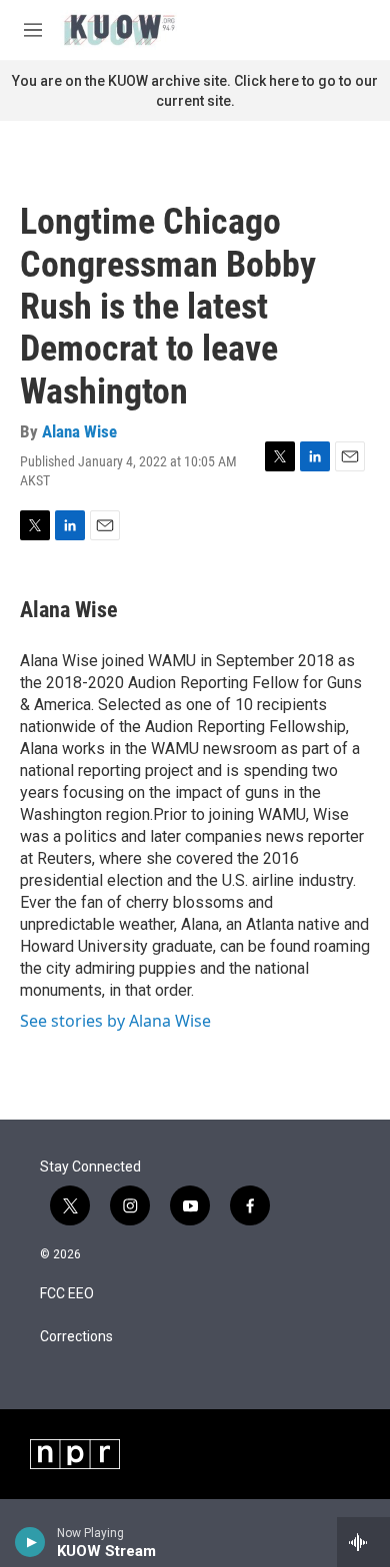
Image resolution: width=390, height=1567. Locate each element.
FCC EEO (67, 1293)
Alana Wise (79, 431)
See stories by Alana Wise (115, 1021)
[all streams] (363, 1542)
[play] (30, 1542)
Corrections (76, 1336)
